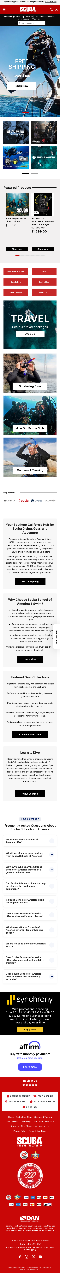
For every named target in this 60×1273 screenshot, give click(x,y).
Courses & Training (15, 271)
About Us (15, 1126)
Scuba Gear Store (24, 1117)
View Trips (37, 19)
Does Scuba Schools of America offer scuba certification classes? (25, 915)
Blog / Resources (29, 1126)
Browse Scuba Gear (30, 734)
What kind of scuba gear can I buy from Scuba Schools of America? (25, 854)
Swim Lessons (16, 293)
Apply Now (30, 1029)
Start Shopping (30, 581)
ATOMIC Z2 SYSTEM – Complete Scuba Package (42, 221)
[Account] (56, 9)
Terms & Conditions (37, 1131)
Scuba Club (44, 282)
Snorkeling (16, 282)
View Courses (30, 793)
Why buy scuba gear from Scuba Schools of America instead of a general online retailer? (24, 869)
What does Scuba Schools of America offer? (22, 841)
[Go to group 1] (17, 255)
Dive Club (49, 1121)
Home (11, 1117)
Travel (44, 271)
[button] (25, 112)
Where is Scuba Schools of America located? (26, 945)
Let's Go (30, 333)
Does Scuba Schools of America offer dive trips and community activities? (23, 976)
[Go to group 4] (32, 255)
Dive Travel (38, 1121)
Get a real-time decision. (30, 1058)
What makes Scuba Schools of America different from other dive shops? (24, 930)
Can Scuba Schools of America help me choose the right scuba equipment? (25, 886)
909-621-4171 (34, 1244)
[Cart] (51, 9)
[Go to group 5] (37, 255)
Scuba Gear (44, 293)
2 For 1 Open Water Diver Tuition (16, 220)
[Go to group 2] (22, 255)
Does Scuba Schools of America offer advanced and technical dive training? (25, 960)
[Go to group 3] (27, 255)
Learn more (30, 1066)
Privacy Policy (20, 1131)
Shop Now (22, 85)
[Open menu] (4, 9)
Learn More (30, 659)
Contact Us (44, 1126)
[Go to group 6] (42, 255)
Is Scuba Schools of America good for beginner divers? (25, 901)
